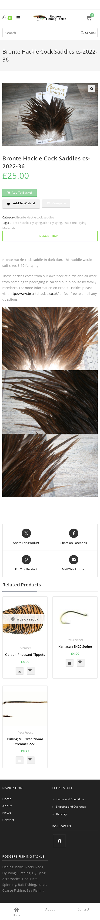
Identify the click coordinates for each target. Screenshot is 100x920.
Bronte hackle (19, 223)
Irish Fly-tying (52, 223)
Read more (19, 671)
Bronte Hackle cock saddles (35, 217)
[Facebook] (59, 841)
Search (91, 33)
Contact (8, 820)
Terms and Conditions (70, 799)
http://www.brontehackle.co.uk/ (34, 293)
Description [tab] (49, 236)
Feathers (25, 648)
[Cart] (92, 18)
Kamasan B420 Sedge (75, 646)
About (7, 806)
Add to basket (22, 192)
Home (6, 799)
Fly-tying (36, 223)
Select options (69, 663)
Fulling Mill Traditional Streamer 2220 (25, 741)
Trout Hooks (75, 640)
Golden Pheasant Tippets (25, 654)
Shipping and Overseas (71, 807)
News (6, 813)
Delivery (61, 814)
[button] (91, 88)
